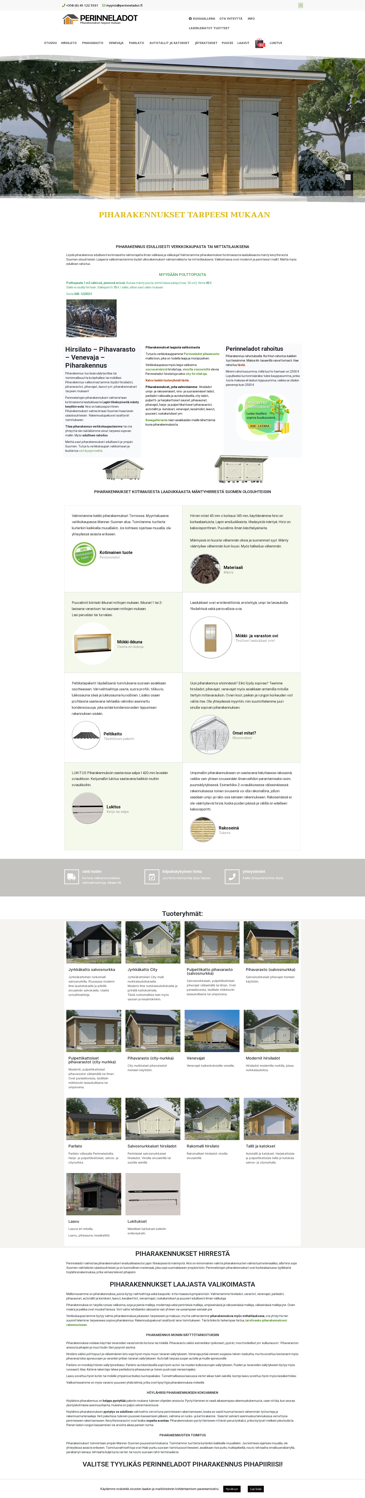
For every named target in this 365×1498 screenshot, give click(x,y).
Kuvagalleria (204, 18)
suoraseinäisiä (156, 369)
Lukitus (276, 43)
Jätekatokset (206, 43)
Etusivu (50, 43)
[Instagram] (300, 5)
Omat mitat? (244, 733)
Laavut (243, 43)
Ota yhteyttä (230, 18)
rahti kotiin (92, 871)
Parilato (136, 43)
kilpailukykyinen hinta (182, 871)
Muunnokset (242, 737)
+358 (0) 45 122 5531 (82, 5)
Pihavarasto (92, 43)
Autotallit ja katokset (169, 43)
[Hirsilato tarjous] (260, 43)
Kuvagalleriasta (157, 420)
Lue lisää (255, 1489)
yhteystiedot (254, 871)
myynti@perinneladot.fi (124, 5)
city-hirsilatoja (196, 374)
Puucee (227, 43)
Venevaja (116, 43)
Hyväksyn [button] (232, 1489)
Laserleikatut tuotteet (209, 28)
